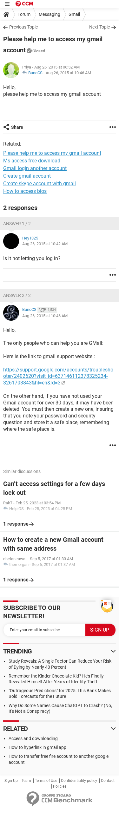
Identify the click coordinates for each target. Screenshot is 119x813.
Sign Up (11, 780)
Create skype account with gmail (39, 183)
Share (17, 127)
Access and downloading (33, 738)
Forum (23, 14)
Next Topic (99, 27)
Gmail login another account (35, 168)
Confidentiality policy (79, 780)
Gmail (74, 14)
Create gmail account (27, 176)
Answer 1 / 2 (17, 223)
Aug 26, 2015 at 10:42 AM (45, 243)
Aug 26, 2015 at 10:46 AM (68, 72)
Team (26, 780)
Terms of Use (46, 780)
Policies (59, 786)
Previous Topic (23, 27)
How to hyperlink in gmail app (37, 747)
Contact (108, 780)
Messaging (49, 14)
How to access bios (25, 191)
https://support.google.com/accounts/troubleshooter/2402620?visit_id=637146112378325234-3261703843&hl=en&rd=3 (58, 376)
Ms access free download (31, 161)
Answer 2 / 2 (17, 295)
